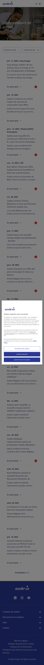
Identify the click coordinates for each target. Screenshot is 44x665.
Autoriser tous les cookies (22, 360)
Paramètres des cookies (22, 348)
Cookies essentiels (22, 354)
